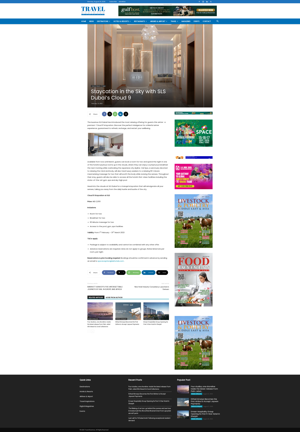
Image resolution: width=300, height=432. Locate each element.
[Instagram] (203, 1)
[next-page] (92, 331)
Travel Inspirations (87, 401)
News (91, 21)
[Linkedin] (207, 1)
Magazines (186, 21)
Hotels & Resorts (121, 21)
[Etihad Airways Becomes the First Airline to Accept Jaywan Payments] (128, 311)
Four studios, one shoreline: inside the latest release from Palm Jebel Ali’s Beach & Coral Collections (99, 324)
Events (196, 21)
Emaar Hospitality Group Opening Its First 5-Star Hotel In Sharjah (148, 402)
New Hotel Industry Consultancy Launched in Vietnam (152, 288)
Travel (173, 21)
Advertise (122, 2)
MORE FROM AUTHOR (114, 297)
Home (83, 21)
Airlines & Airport (157, 21)
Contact (207, 21)
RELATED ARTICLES (96, 297)
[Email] (126, 114)
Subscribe (113, 2)
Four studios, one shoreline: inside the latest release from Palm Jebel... (204, 389)
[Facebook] (199, 1)
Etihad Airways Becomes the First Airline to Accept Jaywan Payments (147, 395)
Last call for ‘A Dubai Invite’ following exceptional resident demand (149, 419)
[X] (211, 1)
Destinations (102, 21)
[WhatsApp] (115, 114)
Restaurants (139, 21)
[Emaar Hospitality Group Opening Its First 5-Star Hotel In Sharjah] (156, 311)
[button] (217, 21)
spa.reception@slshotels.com (111, 261)
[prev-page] (88, 331)
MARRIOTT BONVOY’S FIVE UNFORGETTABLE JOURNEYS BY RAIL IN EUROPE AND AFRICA (105, 288)
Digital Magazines (87, 406)
